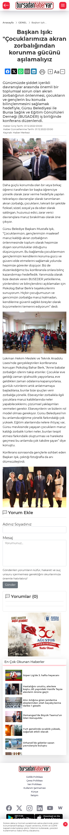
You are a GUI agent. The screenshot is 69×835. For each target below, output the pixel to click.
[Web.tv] (60, 808)
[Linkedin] (39, 808)
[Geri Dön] (6, 5)
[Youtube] (50, 808)
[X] (19, 808)
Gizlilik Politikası (34, 777)
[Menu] (62, 5)
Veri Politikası (34, 784)
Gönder (10, 584)
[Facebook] (9, 808)
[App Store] (48, 818)
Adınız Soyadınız (17, 524)
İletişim (34, 795)
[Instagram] (29, 808)
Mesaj (8, 538)
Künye (34, 791)
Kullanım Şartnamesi (35, 788)
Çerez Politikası (35, 780)
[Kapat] (65, 824)
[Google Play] (20, 818)
